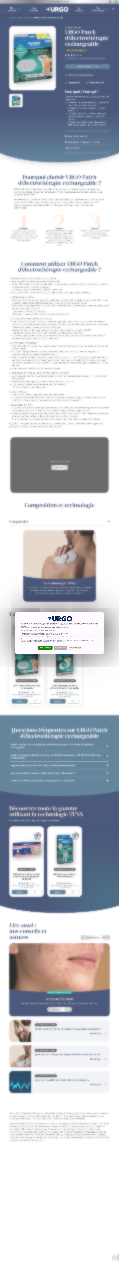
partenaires (37, 624)
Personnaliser (75, 648)
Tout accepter (45, 648)
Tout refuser (60, 648)
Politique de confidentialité (59, 641)
